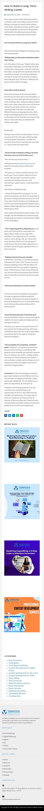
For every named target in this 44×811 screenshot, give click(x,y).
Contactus (8, 780)
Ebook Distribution (16, 686)
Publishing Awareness (17, 691)
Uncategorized (15, 696)
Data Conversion (15, 681)
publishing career (25, 163)
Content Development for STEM (21, 676)
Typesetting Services (17, 693)
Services (7, 728)
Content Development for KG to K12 (23, 673)
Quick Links (8, 754)
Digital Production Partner (19, 683)
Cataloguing (13, 663)
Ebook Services (15, 688)
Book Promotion (15, 660)
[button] (5, 415)
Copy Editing (14, 678)
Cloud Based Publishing (18, 665)
